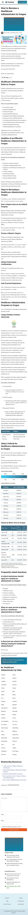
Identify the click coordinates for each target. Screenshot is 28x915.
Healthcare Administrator (13, 785)
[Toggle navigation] (2, 2)
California (3, 681)
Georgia (14, 688)
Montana (14, 714)
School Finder (21, 904)
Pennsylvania (15, 734)
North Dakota (15, 728)
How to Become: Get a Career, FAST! (14, 887)
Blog (7, 901)
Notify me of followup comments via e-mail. (11, 826)
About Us (7, 898)
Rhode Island (4, 738)
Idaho (13, 691)
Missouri (3, 714)
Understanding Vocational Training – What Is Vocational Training (15, 864)
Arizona (3, 678)
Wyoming (14, 754)
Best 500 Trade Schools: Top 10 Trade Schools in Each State (14, 874)
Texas (2, 744)
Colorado (14, 681)
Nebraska (3, 718)
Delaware (14, 684)
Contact (21, 898)
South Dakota (4, 741)
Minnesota (3, 711)
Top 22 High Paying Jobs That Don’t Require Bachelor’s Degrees (14, 860)
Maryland (14, 704)
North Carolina (4, 728)
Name (2, 814)
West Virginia (15, 751)
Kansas (14, 698)
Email (2, 820)
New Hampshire (4, 721)
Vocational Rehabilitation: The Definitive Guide (13, 883)
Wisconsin (3, 754)
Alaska (13, 674)
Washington (3, 751)
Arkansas (14, 678)
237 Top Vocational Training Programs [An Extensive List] (13, 856)
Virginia (14, 747)
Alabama (3, 674)
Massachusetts (4, 708)
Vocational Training (16, 911)
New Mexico (4, 724)
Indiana (14, 694)
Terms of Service (7, 904)
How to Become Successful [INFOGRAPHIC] (13, 878)
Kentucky (3, 701)
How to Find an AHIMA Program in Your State (14, 780)
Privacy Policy (21, 901)
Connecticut (3, 684)
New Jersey (14, 721)
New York (14, 724)
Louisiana (14, 701)
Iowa (2, 698)
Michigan (14, 708)
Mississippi (14, 711)
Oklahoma (14, 731)
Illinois (2, 694)
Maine (2, 704)
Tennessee (14, 741)
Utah (13, 744)
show (10, 77)
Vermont (3, 747)
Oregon (3, 734)
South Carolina (15, 738)
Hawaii (2, 691)
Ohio (2, 731)
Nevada (14, 718)
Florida (2, 688)
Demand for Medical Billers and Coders (13, 774)
